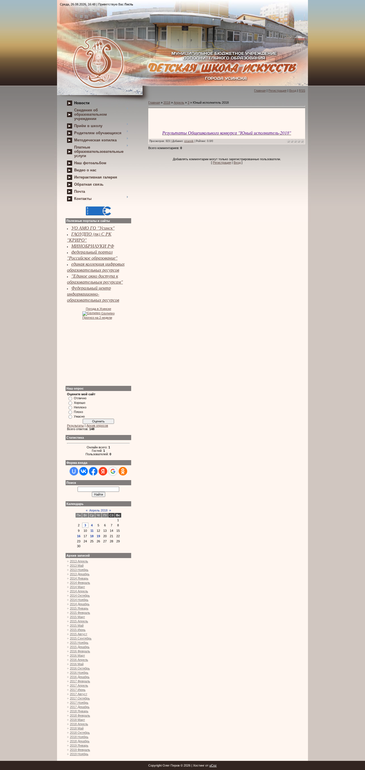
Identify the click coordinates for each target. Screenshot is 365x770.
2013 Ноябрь (79, 570)
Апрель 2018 (98, 510)
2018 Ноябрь (79, 737)
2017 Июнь (78, 689)
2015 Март (77, 617)
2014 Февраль (80, 582)
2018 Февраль (80, 715)
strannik (189, 141)
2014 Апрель (79, 591)
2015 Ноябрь (79, 642)
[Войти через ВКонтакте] (83, 471)
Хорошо (79, 402)
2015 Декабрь (80, 647)
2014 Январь (79, 578)
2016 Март (77, 655)
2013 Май (77, 565)
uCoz (213, 765)
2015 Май (77, 625)
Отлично (80, 398)
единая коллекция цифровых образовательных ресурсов (96, 267)
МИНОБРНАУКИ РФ (92, 246)
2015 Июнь (78, 629)
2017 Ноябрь (79, 702)
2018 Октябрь (80, 732)
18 (92, 536)
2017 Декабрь (80, 707)
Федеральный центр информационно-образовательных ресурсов (93, 294)
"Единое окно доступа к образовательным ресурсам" (95, 279)
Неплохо (80, 407)
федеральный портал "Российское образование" (92, 255)
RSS (302, 90)
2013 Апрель (79, 561)
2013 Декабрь (80, 574)
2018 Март (77, 719)
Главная (260, 90)
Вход (292, 90)
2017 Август (78, 694)
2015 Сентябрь (81, 638)
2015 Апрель (79, 621)
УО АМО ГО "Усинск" (93, 228)
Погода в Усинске (98, 308)
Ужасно (79, 416)
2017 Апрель (79, 685)
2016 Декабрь (80, 677)
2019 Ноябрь (79, 754)
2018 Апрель (79, 724)
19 (98, 536)
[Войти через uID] (74, 471)
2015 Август (78, 634)
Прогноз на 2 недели (97, 317)
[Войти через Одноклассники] (123, 471)
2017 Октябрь (80, 698)
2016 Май (77, 664)
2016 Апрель (79, 659)
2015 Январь (79, 608)
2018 (166, 102)
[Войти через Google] (112, 471)
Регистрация (277, 90)
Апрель (179, 102)
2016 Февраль (80, 651)
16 (78, 536)
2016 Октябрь (80, 668)
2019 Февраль (80, 749)
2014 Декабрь (80, 604)
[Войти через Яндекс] (103, 471)
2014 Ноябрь (79, 599)
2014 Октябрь (80, 595)
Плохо (78, 412)
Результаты (75, 425)
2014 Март (77, 587)
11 (92, 530)
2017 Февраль (80, 681)
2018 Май (77, 728)
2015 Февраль (80, 612)
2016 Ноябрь (79, 672)
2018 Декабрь (80, 741)
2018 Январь (79, 711)
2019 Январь (79, 745)
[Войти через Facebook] (93, 471)
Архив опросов (97, 425)
